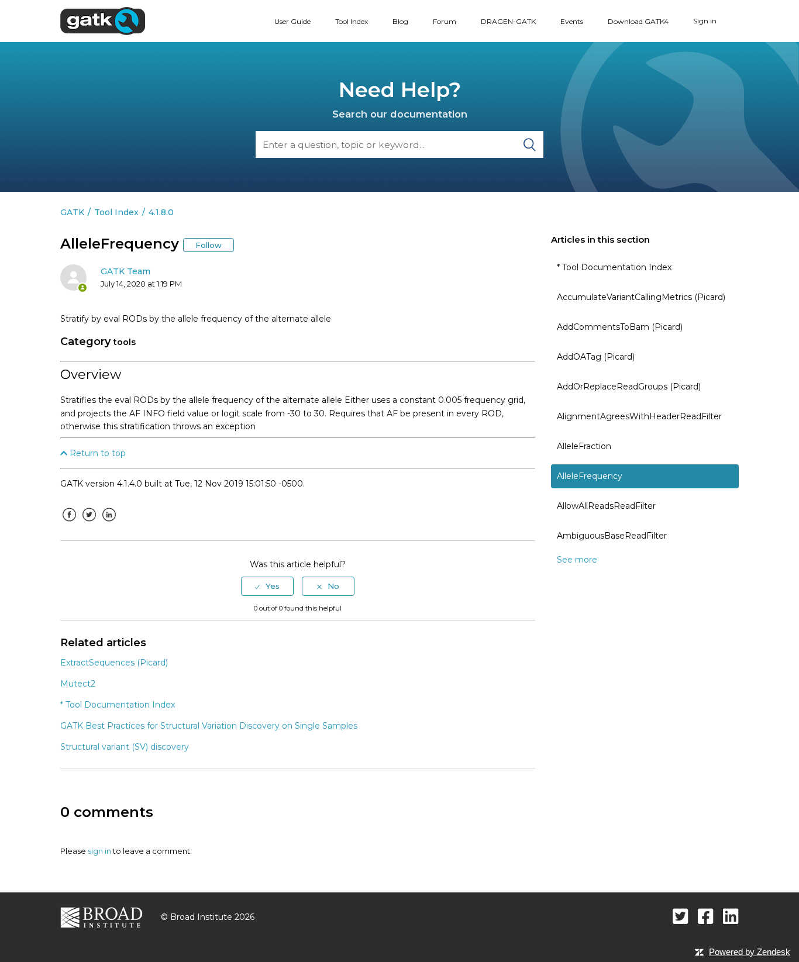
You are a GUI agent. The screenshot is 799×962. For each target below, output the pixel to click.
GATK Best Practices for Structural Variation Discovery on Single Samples (208, 725)
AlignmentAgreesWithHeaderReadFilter (639, 416)
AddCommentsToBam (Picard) (620, 327)
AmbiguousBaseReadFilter (612, 535)
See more (577, 559)
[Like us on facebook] (706, 916)
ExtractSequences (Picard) (114, 662)
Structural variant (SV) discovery (124, 747)
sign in (99, 851)
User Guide (292, 21)
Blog (400, 21)
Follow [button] (208, 245)
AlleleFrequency (589, 476)
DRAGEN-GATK (508, 21)
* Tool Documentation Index (614, 267)
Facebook (69, 523)
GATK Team (125, 271)
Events (571, 21)
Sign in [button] (705, 20)
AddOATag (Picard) (596, 356)
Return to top (96, 453)
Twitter (89, 523)
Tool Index (351, 21)
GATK (72, 212)
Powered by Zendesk (749, 952)
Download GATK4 (638, 21)
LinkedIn (109, 523)
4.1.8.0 (161, 212)
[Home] (102, 20)
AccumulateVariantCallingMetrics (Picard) (641, 297)
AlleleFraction (584, 446)
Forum (444, 21)
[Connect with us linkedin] (731, 916)
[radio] (267, 586)
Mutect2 (77, 683)
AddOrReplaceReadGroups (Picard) (629, 386)
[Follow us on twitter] (680, 916)
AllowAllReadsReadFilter (606, 506)
